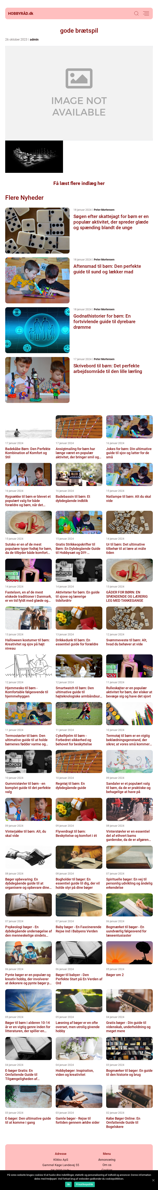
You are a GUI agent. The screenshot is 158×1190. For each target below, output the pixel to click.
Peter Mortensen (104, 209)
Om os (107, 1165)
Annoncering (106, 1160)
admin (34, 39)
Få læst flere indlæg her (79, 183)
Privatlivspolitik (84, 1184)
